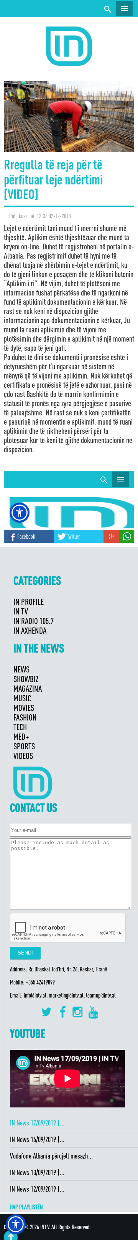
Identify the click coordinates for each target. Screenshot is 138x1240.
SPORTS (24, 746)
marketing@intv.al (66, 995)
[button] (16, 1224)
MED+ (21, 736)
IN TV (20, 611)
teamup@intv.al (101, 995)
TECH (20, 727)
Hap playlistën (26, 1206)
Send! (25, 953)
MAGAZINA (27, 688)
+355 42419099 (40, 982)
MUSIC (22, 698)
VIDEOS (23, 755)
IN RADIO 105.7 (33, 621)
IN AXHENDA (29, 630)
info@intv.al (35, 995)
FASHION (25, 717)
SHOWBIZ (26, 679)
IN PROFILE (28, 601)
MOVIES (23, 707)
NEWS (21, 669)
